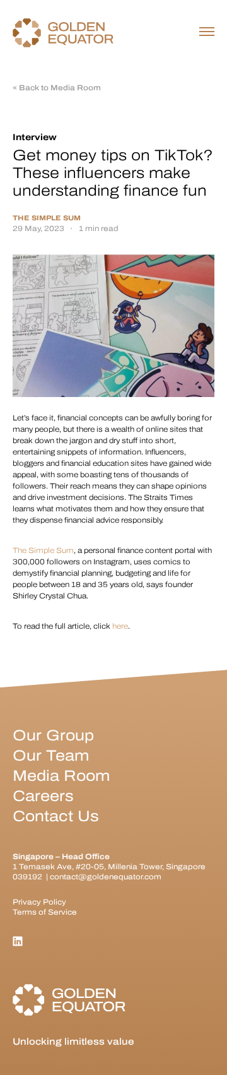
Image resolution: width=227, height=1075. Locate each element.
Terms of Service (45, 912)
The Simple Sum (47, 218)
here (120, 626)
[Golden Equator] (63, 33)
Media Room (61, 776)
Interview (35, 137)
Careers (43, 796)
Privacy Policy (39, 902)
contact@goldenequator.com (105, 876)
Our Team (51, 755)
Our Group (53, 735)
